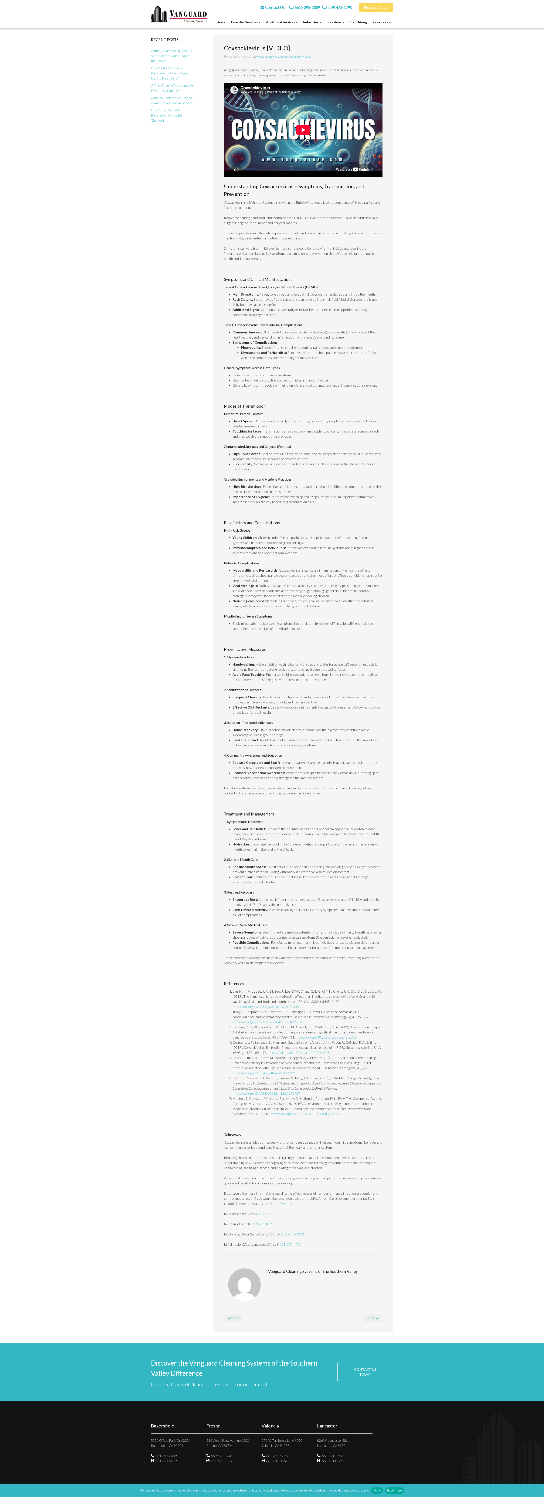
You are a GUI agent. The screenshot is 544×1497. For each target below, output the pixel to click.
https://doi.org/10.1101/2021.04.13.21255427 (266, 1093)
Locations (334, 22)
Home (221, 22)
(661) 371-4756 (289, 1244)
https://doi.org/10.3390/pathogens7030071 (264, 1073)
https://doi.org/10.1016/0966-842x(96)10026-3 (267, 1022)
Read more (394, 1490)
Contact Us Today (365, 1371)
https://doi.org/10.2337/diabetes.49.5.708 (326, 1037)
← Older (233, 1318)
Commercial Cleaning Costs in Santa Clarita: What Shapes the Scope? (172, 55)
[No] (539, 1490)
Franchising (358, 22)
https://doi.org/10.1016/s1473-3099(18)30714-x (306, 1114)
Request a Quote (376, 7)
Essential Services (244, 22)
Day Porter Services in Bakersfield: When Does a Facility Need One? (170, 73)
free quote (287, 1203)
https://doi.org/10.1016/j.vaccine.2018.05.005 (265, 1007)
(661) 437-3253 (267, 1214)
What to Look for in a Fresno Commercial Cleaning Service (172, 100)
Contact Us (274, 7)
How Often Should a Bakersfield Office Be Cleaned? (166, 115)
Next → (373, 1318)
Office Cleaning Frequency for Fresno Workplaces (172, 87)
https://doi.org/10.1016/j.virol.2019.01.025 (298, 1052)
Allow (377, 1490)
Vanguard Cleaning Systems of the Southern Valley (283, 56)
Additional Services (281, 22)
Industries (311, 22)
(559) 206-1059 (261, 1224)
